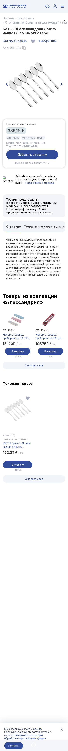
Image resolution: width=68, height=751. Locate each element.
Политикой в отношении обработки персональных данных (25, 736)
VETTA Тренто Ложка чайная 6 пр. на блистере (16, 445)
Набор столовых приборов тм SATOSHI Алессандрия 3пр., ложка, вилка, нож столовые (50, 336)
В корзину (17, 351)
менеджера (30, 145)
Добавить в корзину (32, 154)
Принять (13, 745)
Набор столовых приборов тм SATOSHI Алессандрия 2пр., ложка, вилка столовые (17, 336)
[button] (6, 84)
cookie (37, 728)
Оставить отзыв (15, 41)
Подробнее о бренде (39, 182)
